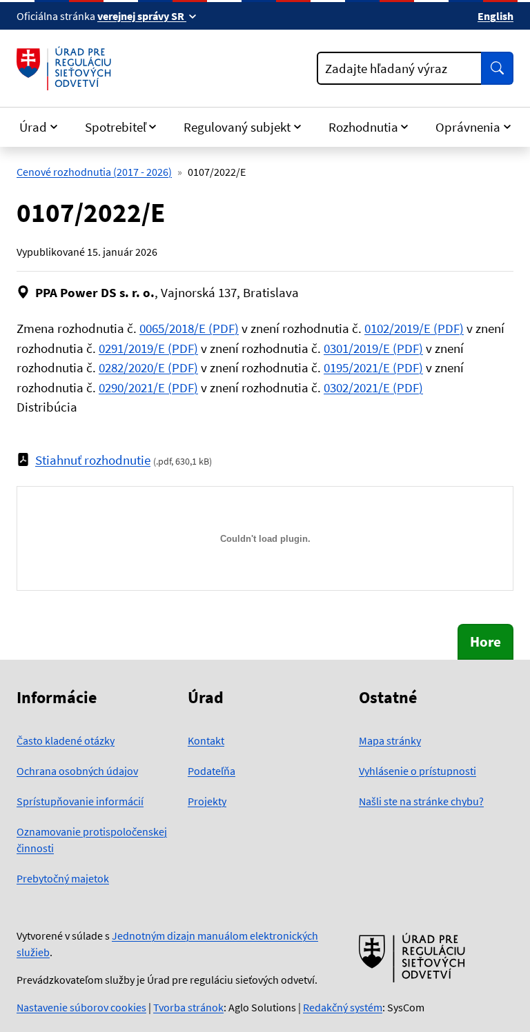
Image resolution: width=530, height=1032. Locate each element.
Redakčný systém (342, 1007)
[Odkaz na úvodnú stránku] (67, 68)
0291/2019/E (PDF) (148, 348)
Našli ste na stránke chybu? (421, 801)
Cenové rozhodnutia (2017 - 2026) (94, 172)
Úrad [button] (33, 127)
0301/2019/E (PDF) (373, 348)
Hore (485, 641)
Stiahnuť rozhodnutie (92, 460)
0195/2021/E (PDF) (373, 367)
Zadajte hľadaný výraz (386, 68)
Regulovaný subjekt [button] (237, 127)
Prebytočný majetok (63, 878)
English (495, 16)
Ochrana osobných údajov (77, 771)
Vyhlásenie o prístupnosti (417, 771)
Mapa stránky (390, 740)
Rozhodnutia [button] (363, 127)
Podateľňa (211, 771)
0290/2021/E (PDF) (148, 387)
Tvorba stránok (188, 1007)
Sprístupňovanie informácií (80, 801)
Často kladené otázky (66, 740)
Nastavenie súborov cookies (81, 1007)
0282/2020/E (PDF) (148, 367)
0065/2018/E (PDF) (189, 328)
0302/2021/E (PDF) (373, 387)
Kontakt (206, 740)
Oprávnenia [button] (467, 127)
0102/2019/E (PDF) (414, 328)
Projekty (207, 801)
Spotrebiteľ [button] (115, 127)
